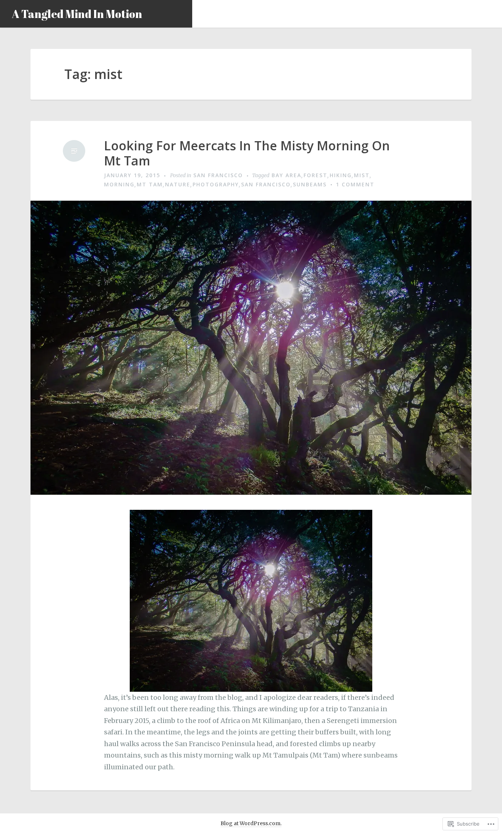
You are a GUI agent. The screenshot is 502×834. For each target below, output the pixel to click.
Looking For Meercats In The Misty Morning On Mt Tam (247, 153)
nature (177, 184)
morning (119, 184)
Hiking (341, 175)
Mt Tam (150, 184)
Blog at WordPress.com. (251, 823)
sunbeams (310, 184)
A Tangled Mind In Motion (77, 13)
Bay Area (286, 175)
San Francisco (218, 175)
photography (216, 184)
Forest (315, 175)
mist (362, 175)
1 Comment (355, 184)
